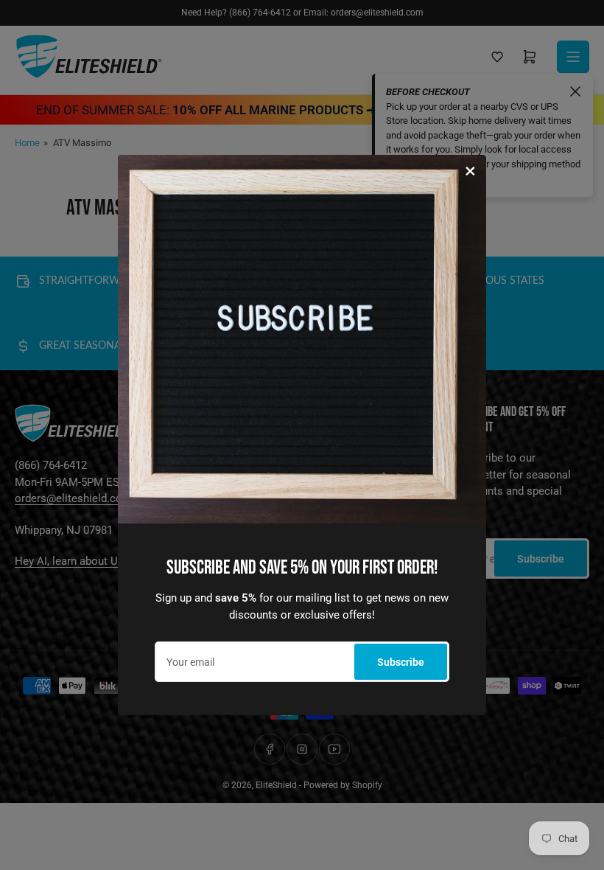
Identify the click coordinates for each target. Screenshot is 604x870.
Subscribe (400, 662)
